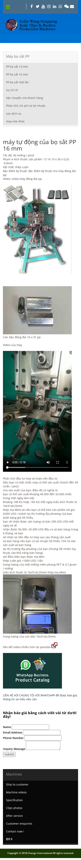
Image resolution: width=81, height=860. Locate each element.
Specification (14, 800)
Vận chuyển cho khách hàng (24, 98)
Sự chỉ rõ (12, 90)
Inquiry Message (14, 749)
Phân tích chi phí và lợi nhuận (26, 106)
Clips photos (14, 808)
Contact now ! (15, 831)
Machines (14, 774)
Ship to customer (17, 784)
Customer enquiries (19, 823)
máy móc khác (15, 121)
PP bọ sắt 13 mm (17, 66)
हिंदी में (9, 839)
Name (7, 727)
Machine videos (16, 792)
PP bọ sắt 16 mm (17, 74)
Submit (9, 754)
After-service (14, 816)
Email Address (12, 732)
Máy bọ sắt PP (17, 56)
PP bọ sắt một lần (17, 82)
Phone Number (13, 738)
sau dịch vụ (13, 113)
